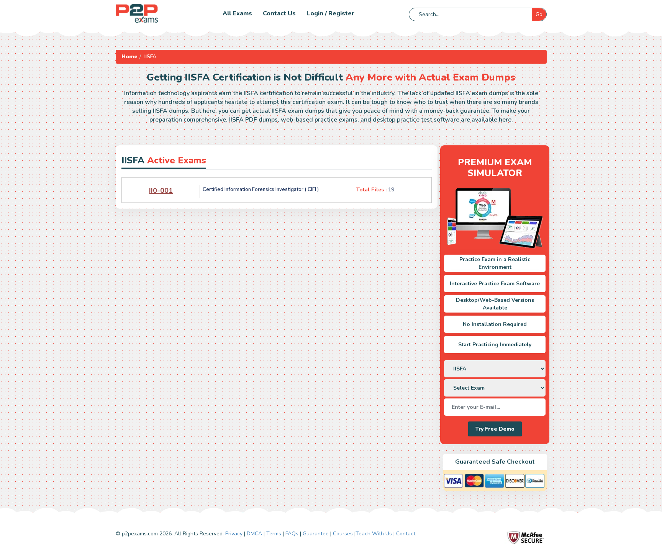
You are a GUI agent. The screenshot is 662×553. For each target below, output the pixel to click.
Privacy (234, 533)
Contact (405, 533)
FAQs (291, 533)
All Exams (237, 13)
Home (129, 56)
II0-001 (161, 190)
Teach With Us (374, 533)
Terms (273, 533)
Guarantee (316, 533)
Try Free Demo (495, 429)
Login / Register (330, 13)
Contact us (279, 13)
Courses (343, 533)
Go (539, 14)
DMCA (254, 533)
